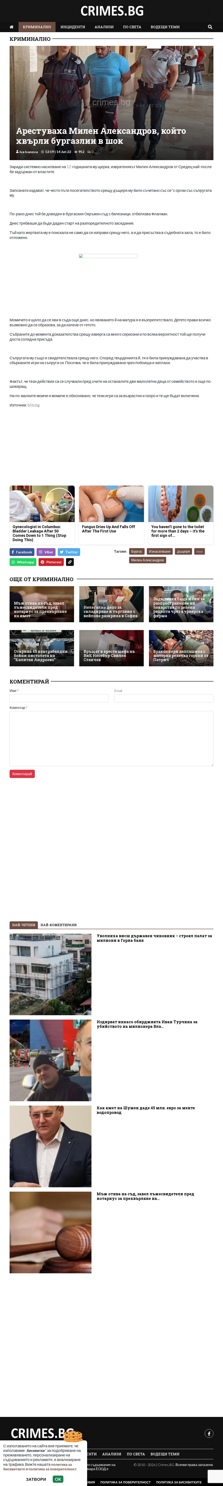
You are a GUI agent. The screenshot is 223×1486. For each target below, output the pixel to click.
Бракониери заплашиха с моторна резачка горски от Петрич (180, 655)
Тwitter (72, 552)
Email (118, 690)
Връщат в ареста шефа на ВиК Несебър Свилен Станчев (109, 655)
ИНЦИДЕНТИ (73, 27)
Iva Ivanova (29, 152)
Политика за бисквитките (179, 1482)
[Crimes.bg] (42, 1433)
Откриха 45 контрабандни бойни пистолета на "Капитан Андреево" (41, 655)
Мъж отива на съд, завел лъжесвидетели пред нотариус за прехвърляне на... (145, 1196)
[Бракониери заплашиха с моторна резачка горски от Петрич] (181, 648)
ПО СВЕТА (132, 27)
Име (14, 690)
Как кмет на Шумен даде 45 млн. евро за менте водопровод (146, 1110)
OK (58, 1479)
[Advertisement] (59, 451)
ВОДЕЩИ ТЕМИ (165, 27)
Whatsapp (25, 562)
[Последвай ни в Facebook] (208, 11)
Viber (48, 552)
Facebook (24, 552)
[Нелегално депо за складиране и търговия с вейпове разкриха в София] (111, 604)
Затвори (36, 1479)
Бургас (136, 551)
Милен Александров (147, 560)
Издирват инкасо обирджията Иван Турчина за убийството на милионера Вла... (147, 1024)
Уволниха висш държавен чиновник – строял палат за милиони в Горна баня (154, 938)
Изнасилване (160, 551)
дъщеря (183, 551)
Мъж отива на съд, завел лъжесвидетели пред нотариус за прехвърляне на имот (40, 609)
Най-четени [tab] (23, 925)
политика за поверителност (53, 1469)
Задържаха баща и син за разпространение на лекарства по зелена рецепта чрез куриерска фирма (179, 607)
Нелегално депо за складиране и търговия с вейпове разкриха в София (111, 611)
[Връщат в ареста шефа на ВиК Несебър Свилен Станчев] (111, 648)
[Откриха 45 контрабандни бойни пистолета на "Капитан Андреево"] (42, 648)
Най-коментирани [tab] (59, 925)
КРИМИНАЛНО (37, 27)
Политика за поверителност (125, 1482)
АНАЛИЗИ (104, 27)
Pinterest (54, 562)
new (199, 551)
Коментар (18, 707)
